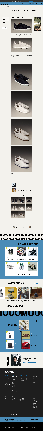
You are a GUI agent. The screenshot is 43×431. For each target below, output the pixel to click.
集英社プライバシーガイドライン (7, 427)
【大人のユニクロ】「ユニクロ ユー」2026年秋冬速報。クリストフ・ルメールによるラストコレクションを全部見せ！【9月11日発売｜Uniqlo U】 (34, 345)
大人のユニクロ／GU (33, 343)
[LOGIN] (39, 3)
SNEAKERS (30, 3)
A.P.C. (15, 345)
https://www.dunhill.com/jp (14, 178)
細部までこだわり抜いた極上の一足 (5, 19)
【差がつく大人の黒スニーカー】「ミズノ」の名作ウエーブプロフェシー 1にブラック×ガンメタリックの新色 (32, 259)
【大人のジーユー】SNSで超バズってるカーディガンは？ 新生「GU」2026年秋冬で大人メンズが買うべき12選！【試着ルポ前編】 (35, 301)
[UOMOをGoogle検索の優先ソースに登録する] (4, 28)
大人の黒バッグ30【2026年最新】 (17, 335)
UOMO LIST (26, 3)
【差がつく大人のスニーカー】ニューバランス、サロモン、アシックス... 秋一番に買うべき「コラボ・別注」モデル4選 (10, 259)
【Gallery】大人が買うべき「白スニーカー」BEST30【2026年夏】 (33, 325)
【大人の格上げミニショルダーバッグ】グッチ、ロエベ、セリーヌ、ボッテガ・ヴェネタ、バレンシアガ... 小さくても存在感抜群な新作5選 (34, 336)
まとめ (7, 257)
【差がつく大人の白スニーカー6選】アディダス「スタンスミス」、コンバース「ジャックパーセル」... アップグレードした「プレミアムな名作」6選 (21, 274)
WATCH (33, 3)
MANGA (36, 3)
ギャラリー (31, 324)
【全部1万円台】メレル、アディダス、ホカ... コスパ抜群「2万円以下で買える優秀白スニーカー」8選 (10, 274)
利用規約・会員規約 (13, 427)
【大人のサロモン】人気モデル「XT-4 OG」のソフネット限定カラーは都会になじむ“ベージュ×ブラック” (32, 274)
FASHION (22, 3)
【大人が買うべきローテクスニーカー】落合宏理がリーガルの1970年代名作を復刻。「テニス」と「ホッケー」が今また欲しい (21, 259)
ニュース (4, 8)
